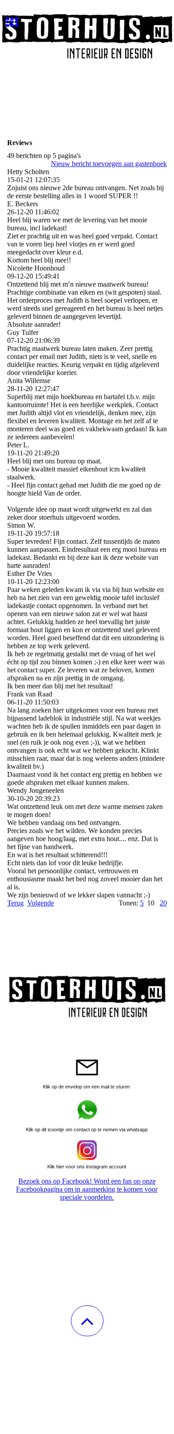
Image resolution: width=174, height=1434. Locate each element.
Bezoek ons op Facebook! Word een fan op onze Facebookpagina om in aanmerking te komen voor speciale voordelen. (86, 1189)
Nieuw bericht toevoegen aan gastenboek (109, 163)
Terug (15, 903)
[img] (87, 33)
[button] (87, 1320)
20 (163, 903)
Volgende (40, 903)
